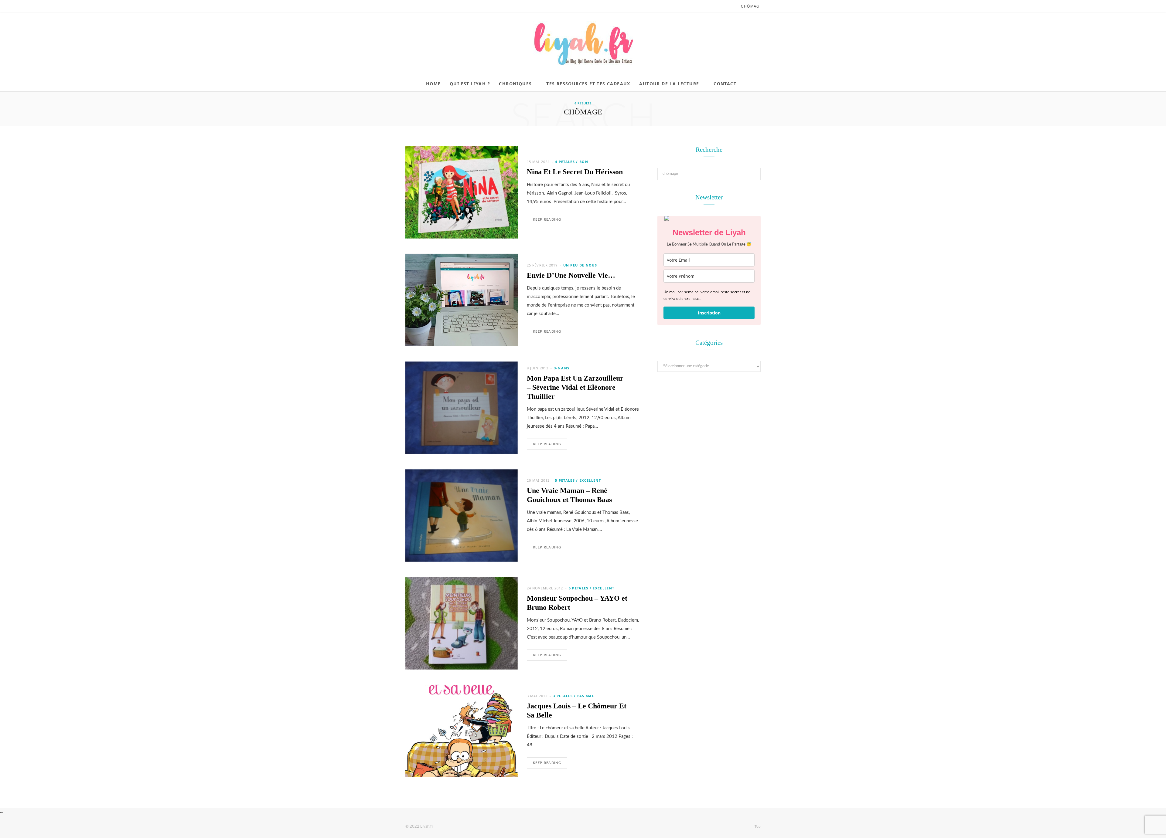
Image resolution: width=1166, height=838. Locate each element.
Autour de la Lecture (669, 84)
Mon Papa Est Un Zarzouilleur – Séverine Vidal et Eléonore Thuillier (575, 387)
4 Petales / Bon (571, 161)
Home (433, 84)
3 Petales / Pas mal (573, 696)
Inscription (709, 313)
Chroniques (515, 84)
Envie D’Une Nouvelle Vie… (571, 275)
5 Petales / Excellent (578, 480)
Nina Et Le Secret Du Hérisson (575, 172)
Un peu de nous (580, 265)
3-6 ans (561, 368)
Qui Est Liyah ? (470, 84)
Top (757, 826)
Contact (725, 84)
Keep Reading (547, 219)
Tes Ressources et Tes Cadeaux (588, 84)
